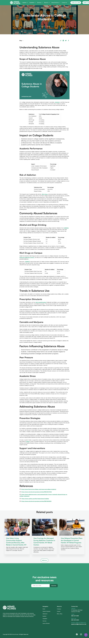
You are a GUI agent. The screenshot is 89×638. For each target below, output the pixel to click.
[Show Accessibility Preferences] (86, 635)
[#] (61, 41)
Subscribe (53, 585)
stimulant (57, 102)
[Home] (9, 607)
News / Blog (59, 613)
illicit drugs (45, 194)
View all (44, 560)
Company (59, 608)
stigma (28, 441)
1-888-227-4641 (75, 2)
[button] (25, 2)
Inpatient (44, 616)
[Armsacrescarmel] (77, 634)
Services (44, 621)
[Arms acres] (81, 634)
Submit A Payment (46, 611)
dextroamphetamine (41, 302)
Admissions (45, 613)
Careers (58, 611)
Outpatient (45, 618)
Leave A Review (46, 623)
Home (44, 608)
